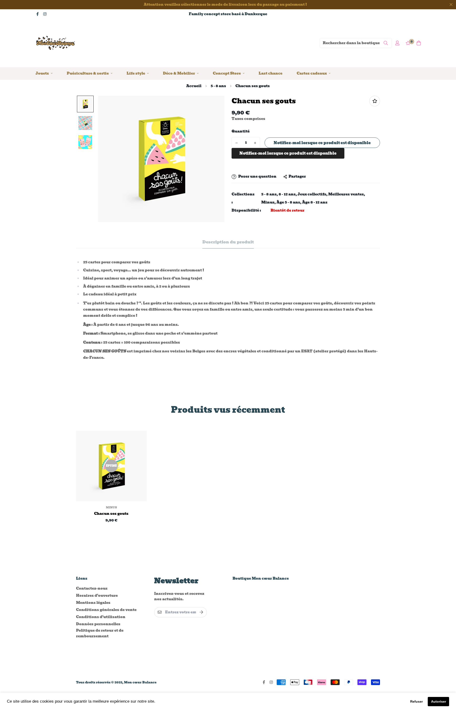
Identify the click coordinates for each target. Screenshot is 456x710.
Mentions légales (93, 603)
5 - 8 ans (218, 86)
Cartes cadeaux (312, 73)
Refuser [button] (416, 701)
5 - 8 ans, (269, 194)
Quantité (241, 131)
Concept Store (227, 73)
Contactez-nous (92, 588)
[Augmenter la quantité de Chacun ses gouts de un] (255, 142)
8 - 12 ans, (288, 194)
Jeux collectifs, (313, 194)
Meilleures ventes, (346, 194)
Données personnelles (98, 624)
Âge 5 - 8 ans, (288, 202)
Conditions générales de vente (106, 610)
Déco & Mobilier (179, 73)
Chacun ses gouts (111, 513)
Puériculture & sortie (88, 73)
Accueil (193, 86)
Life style (136, 73)
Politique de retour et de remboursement (100, 633)
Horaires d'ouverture (97, 595)
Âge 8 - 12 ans (315, 202)
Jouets (42, 73)
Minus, (268, 202)
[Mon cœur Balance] (56, 42)
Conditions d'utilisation (100, 617)
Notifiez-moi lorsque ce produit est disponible (322, 143)
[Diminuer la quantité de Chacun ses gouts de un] (236, 142)
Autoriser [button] (438, 701)
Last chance (270, 73)
